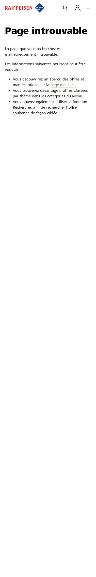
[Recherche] (65, 8)
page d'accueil (63, 84)
